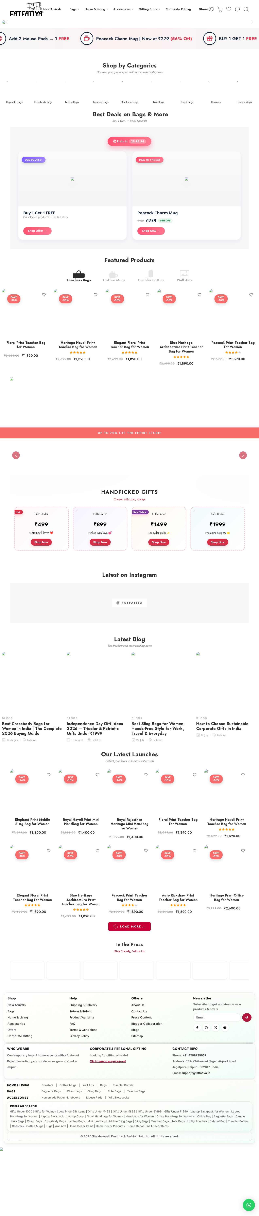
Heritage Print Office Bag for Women (227, 897)
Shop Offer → (37, 231)
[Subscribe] (247, 1017)
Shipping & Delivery (83, 1005)
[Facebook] (197, 1027)
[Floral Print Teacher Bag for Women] (26, 313)
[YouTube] (225, 1027)
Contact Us (139, 1011)
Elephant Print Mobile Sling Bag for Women (32, 821)
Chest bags (74, 1091)
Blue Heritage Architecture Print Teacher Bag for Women (181, 347)
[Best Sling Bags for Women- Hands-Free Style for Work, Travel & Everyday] (162, 682)
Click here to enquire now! (108, 1061)
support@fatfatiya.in (196, 1073)
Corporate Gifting (178, 9)
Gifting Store (148, 9)
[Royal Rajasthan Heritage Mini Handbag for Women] (129, 791)
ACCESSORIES (17, 1097)
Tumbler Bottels (123, 1085)
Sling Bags (95, 1091)
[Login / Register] (211, 9)
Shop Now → (151, 231)
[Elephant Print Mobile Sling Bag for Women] (32, 791)
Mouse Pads (94, 1097)
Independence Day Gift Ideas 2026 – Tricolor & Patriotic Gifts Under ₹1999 (95, 728)
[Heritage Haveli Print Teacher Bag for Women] (78, 313)
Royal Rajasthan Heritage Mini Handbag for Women (130, 824)
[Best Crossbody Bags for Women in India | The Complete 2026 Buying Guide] (32, 682)
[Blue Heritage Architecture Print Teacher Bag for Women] (181, 313)
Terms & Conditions (83, 1030)
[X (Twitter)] (216, 1027)
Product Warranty (81, 1017)
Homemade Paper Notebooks (60, 1097)
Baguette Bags (51, 1091)
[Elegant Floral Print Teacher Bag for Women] (129, 313)
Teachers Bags (79, 279)
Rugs (103, 1085)
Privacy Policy (79, 1036)
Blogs (7, 718)
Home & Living (95, 9)
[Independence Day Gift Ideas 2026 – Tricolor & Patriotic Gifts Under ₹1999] (97, 682)
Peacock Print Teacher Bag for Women (233, 344)
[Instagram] (206, 1027)
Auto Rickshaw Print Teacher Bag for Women (178, 897)
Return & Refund (80, 1011)
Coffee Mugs (114, 279)
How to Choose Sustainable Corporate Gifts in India (222, 726)
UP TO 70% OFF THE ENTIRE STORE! (129, 433)
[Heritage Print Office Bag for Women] (226, 867)
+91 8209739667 (194, 1055)
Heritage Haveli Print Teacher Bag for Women (77, 344)
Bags (72, 9)
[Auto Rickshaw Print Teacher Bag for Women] (178, 867)
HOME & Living (18, 1085)
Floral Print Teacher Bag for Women (26, 344)
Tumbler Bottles (150, 279)
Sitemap (137, 1036)
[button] (6, 22)
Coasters (47, 1085)
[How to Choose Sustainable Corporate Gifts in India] (226, 682)
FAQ (72, 1024)
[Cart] (220, 9)
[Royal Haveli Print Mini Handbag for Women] (81, 791)
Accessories (122, 9)
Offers (11, 1030)
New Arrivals (52, 9)
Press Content (141, 1017)
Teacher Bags (136, 1091)
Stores (203, 9)
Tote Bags (114, 1091)
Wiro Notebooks (118, 1097)
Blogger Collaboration (146, 1024)
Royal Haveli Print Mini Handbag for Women (81, 821)
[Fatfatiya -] (26, 9)
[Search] (246, 9)
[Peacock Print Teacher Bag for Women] (233, 313)
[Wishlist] (44, 294)
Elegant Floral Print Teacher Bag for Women (129, 344)
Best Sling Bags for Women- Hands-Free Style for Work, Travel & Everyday (158, 728)
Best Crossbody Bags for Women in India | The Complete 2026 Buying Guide (32, 728)
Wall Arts (184, 279)
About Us (137, 1005)
